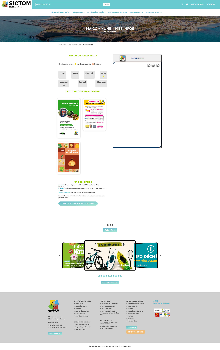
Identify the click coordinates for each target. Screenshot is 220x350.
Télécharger (68, 119)
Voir (68, 117)
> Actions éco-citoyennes (108, 326)
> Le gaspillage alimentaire (82, 327)
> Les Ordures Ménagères (134, 311)
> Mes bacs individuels (107, 311)
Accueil (60, 44)
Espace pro (211, 4)
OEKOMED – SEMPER (135, 332)
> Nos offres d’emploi (81, 316)
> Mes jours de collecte (107, 306)
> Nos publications (106, 328)
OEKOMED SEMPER (154, 12)
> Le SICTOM (78, 303)
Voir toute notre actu (110, 283)
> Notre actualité (79, 313)
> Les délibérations (80, 306)
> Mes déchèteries (106, 308)
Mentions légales (104, 346)
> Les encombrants (132, 313)
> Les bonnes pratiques (81, 324)
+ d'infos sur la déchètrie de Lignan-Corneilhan (77, 203)
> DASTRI (129, 316)
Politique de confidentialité (121, 346)
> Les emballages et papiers (135, 303)
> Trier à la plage (131, 321)
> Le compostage (79, 329)
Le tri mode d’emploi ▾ (96, 12)
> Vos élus (77, 308)
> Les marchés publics (81, 311)
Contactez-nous (197, 4)
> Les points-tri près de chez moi (109, 313)
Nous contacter (55, 333)
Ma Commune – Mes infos (72, 44)
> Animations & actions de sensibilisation (109, 323)
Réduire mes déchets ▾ (117, 12)
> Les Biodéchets (132, 306)
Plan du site (93, 346)
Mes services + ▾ (136, 12)
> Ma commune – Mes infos (109, 303)
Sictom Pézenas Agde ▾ (60, 12)
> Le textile (130, 318)
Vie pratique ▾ (79, 12)
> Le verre (129, 308)
